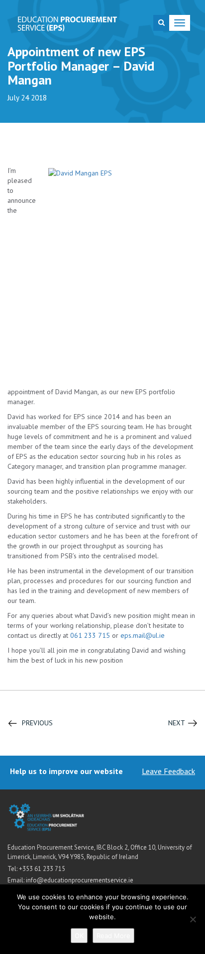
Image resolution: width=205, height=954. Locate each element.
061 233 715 (90, 635)
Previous (37, 722)
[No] (193, 919)
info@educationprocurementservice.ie (79, 880)
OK (79, 936)
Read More (113, 936)
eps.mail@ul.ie (142, 635)
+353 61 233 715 (42, 869)
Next (176, 722)
